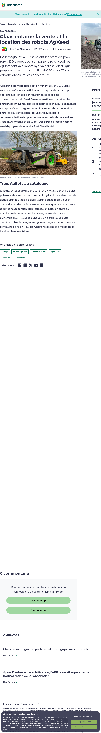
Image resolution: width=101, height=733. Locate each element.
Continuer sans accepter (83, 716)
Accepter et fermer (83, 722)
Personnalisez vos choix (84, 727)
